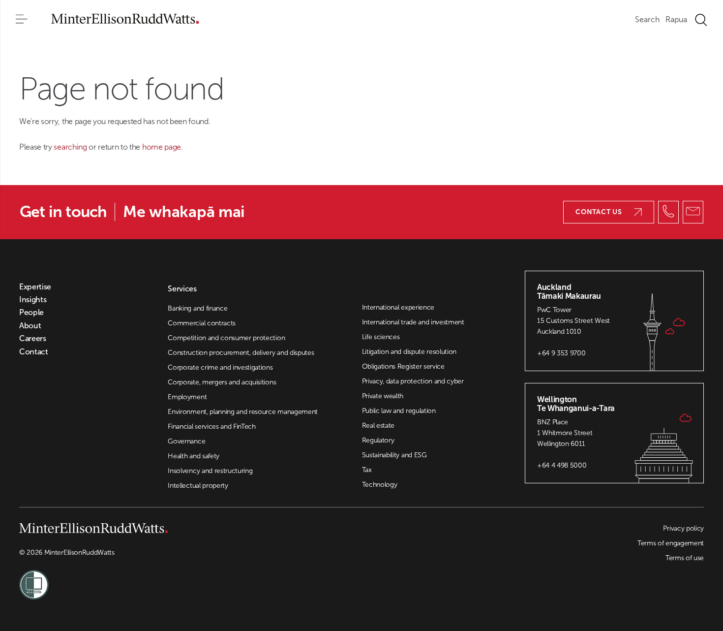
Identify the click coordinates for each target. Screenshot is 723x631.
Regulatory (378, 440)
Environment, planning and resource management (243, 412)
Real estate (378, 425)
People (31, 312)
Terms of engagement (670, 543)
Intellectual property (198, 485)
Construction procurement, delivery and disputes (241, 352)
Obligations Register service (403, 366)
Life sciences (381, 337)
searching (71, 147)
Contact (33, 351)
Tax (367, 470)
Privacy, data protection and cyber (413, 381)
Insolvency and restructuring (210, 471)
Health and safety (193, 456)
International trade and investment (413, 322)
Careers (32, 338)
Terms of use (684, 558)
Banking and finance (197, 308)
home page (161, 147)
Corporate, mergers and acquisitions (222, 382)
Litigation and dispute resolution (409, 351)
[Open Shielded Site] (190, 578)
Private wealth (383, 396)
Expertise (35, 287)
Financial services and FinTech (211, 426)
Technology (379, 484)
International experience (398, 307)
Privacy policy (683, 528)
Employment (187, 397)
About (30, 325)
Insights (32, 299)
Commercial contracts (202, 323)
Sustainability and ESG (394, 455)
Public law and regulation (399, 411)
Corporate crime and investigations (220, 367)
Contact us (598, 212)
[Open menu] (22, 20)
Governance (186, 441)
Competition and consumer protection (226, 338)
